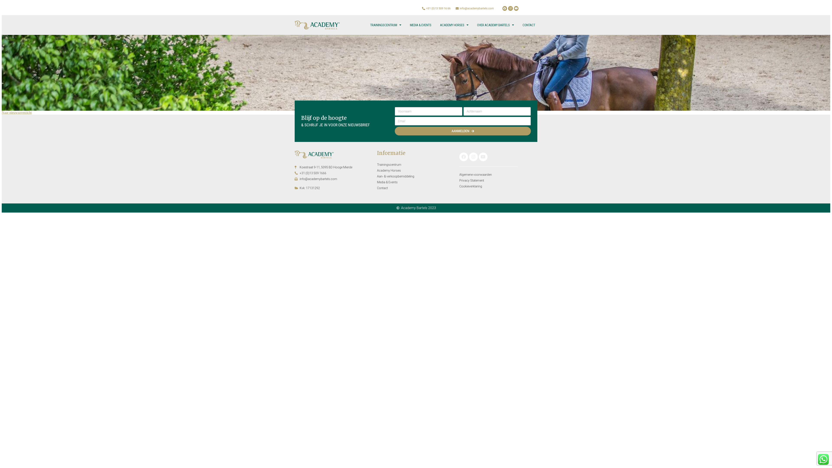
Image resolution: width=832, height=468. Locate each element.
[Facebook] (504, 8)
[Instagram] (510, 8)
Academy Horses (452, 25)
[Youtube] (516, 8)
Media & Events (420, 25)
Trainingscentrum (383, 25)
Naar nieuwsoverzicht (17, 112)
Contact (529, 25)
